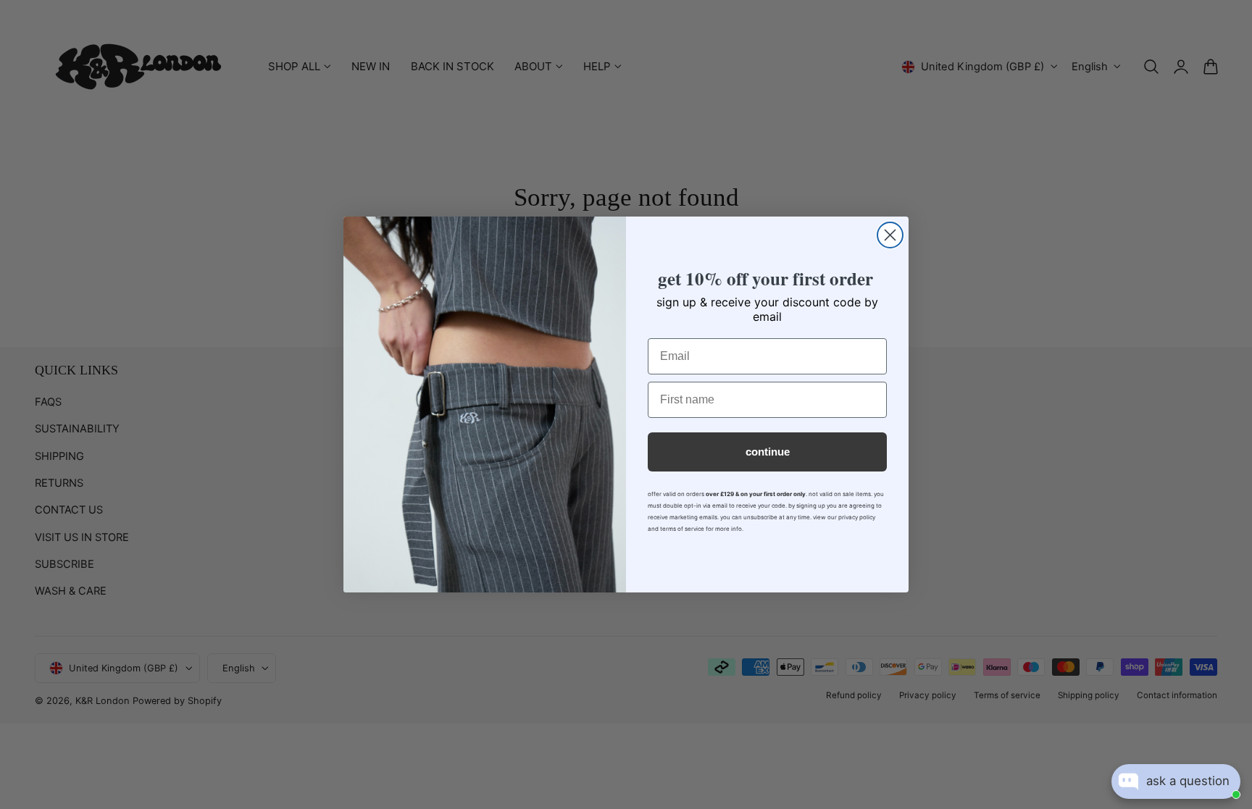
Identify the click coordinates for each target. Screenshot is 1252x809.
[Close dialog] (890, 235)
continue (768, 451)
